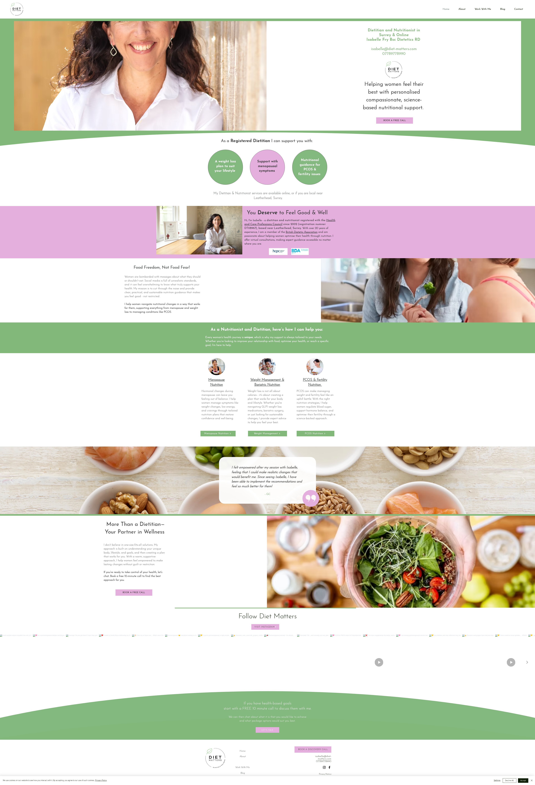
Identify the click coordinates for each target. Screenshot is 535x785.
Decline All (509, 780)
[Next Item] (527, 662)
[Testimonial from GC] (267, 507)
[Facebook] (329, 767)
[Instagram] (324, 767)
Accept (523, 780)
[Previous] (11, 480)
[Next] (523, 480)
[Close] (531, 780)
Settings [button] (497, 780)
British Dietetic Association (302, 232)
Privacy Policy (101, 780)
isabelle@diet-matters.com (394, 49)
